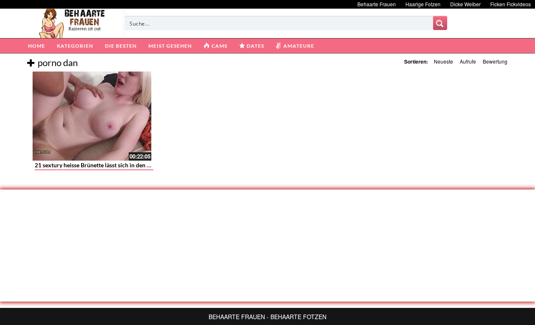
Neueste (443, 61)
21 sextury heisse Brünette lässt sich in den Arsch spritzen (110, 165)
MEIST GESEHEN (170, 46)
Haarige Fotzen (423, 4)
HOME (36, 46)
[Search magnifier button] (440, 23)
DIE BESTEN (121, 46)
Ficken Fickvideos (510, 4)
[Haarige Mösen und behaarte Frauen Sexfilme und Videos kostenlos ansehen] (72, 22)
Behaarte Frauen (376, 4)
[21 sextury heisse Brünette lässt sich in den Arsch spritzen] (92, 116)
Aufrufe (468, 61)
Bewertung (495, 61)
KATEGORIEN (75, 46)
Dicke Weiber (465, 4)
